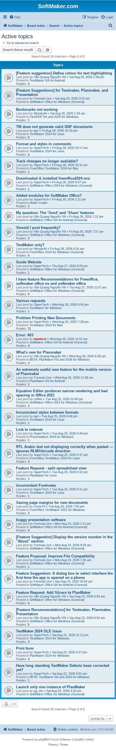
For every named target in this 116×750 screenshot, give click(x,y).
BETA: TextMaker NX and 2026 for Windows (60, 677)
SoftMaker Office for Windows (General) (57, 101)
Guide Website (28, 262)
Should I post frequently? (38, 228)
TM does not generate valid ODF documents (54, 127)
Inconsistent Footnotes (36, 485)
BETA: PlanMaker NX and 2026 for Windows (60, 359)
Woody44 (40, 113)
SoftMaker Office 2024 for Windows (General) (61, 185)
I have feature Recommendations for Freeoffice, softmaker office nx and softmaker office (57, 281)
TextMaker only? (30, 245)
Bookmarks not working (37, 109)
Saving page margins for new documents (52, 502)
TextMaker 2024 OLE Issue (39, 631)
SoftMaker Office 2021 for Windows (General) (61, 402)
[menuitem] (15, 17)
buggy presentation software (41, 520)
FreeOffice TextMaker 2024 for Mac (54, 168)
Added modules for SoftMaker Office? (49, 195)
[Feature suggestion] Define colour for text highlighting (64, 73)
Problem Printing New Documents (45, 318)
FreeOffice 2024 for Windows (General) (57, 252)
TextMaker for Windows (46, 308)
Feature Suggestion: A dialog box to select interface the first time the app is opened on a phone (64, 575)
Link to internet (29, 429)
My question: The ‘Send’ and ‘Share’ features (55, 213)
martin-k (40, 339)
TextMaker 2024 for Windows (50, 638)
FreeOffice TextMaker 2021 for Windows (57, 509)
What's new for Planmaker (38, 352)
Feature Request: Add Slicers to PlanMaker (53, 592)
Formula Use (43, 98)
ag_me (38, 690)
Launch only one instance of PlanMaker (50, 687)
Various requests (30, 301)
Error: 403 (24, 335)
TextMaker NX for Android (47, 80)
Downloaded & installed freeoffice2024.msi (53, 178)
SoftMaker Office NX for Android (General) (58, 220)
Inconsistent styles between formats (47, 412)
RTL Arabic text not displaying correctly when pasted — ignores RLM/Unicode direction (64, 449)
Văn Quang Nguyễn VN (50, 77)
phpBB (43, 739)
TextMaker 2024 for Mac (46, 325)
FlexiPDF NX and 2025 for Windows (54, 116)
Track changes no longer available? (47, 161)
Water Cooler (39, 202)
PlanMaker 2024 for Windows (50, 655)
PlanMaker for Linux (43, 475)
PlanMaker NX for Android (47, 381)
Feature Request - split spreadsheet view (51, 468)
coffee (38, 399)
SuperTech (41, 147)
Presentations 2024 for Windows (52, 436)
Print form (25, 648)
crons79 (39, 506)
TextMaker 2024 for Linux (47, 134)
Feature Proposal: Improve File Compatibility (55, 556)
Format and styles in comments (43, 144)
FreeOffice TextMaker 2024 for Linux (55, 458)
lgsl (36, 130)
